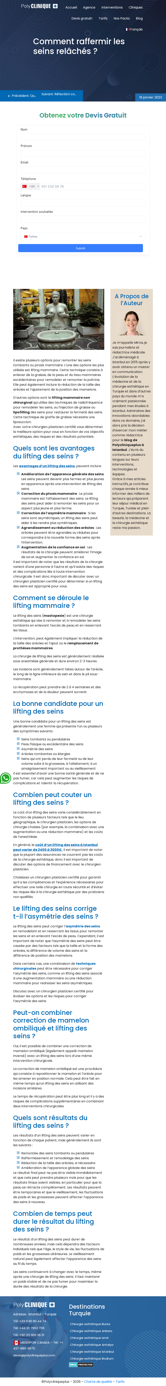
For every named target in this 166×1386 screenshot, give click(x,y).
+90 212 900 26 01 (31, 1335)
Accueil (71, 7)
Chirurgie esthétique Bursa (90, 1324)
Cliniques (136, 7)
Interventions (112, 7)
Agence (89, 7)
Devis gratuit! (82, 18)
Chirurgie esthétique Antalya (91, 1345)
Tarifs (103, 18)
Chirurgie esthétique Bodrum (92, 1358)
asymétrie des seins (83, 926)
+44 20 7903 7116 (31, 1328)
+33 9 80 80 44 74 (32, 1321)
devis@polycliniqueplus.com (34, 1355)
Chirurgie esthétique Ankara (91, 1331)
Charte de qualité (98, 1381)
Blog (139, 18)
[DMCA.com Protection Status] (81, 1364)
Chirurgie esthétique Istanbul (92, 1351)
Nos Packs (122, 18)
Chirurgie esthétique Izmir (89, 1338)
